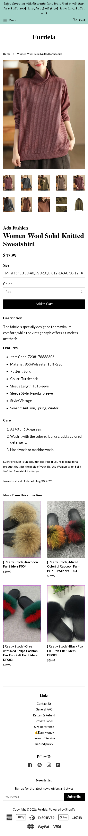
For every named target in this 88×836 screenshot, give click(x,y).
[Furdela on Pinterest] (39, 765)
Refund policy (44, 744)
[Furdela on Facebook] (30, 765)
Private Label (44, 721)
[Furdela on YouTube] (58, 765)
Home (6, 54)
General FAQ (44, 709)
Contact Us (44, 703)
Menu (12, 20)
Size (6, 265)
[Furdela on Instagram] (48, 765)
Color (7, 284)
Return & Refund (44, 715)
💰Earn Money (44, 732)
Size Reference (44, 727)
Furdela (44, 37)
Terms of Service (44, 738)
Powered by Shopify (62, 809)
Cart (82, 20)
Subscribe (74, 797)
